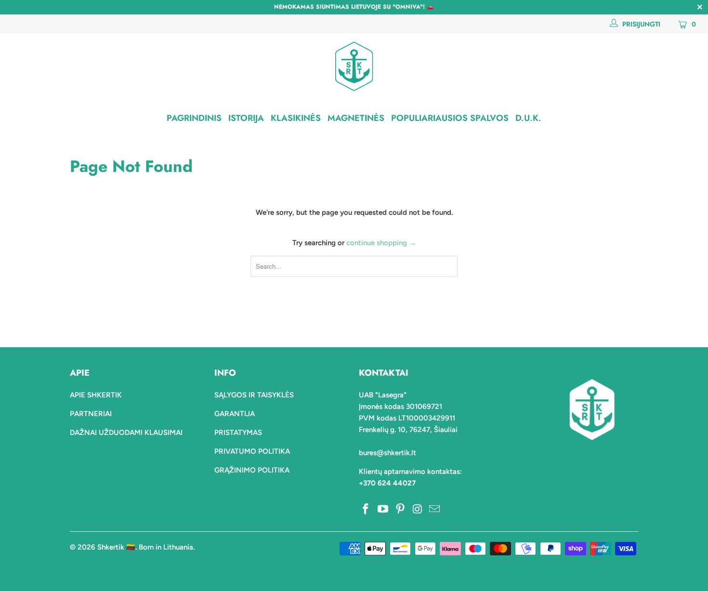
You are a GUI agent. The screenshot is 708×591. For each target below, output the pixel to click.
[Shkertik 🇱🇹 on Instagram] (417, 509)
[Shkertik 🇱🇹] (354, 66)
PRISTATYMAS (238, 432)
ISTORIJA (246, 118)
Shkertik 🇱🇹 (116, 547)
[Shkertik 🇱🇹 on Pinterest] (400, 509)
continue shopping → (381, 242)
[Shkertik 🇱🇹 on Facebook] (366, 509)
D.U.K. (528, 118)
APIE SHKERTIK (96, 395)
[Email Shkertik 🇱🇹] (435, 509)
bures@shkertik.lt (387, 452)
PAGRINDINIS (194, 118)
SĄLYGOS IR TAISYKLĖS (254, 395)
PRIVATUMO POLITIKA (252, 451)
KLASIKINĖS (296, 118)
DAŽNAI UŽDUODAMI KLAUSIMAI (126, 432)
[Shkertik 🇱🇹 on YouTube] (383, 509)
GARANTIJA (234, 413)
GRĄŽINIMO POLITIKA (251, 470)
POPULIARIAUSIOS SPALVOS (450, 118)
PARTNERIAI (91, 413)
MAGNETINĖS (356, 118)
